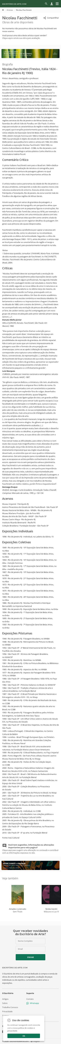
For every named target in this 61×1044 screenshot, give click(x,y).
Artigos (5, 999)
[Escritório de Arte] (14, 3)
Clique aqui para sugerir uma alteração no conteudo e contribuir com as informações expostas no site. (30, 848)
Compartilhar (53, 17)
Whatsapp (34, 1003)
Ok (24, 1036)
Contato (30, 999)
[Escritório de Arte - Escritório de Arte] (14, 967)
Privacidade (7, 1011)
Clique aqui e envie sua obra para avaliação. (21, 38)
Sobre (4, 1003)
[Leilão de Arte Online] (30, 57)
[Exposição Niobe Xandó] (30, 869)
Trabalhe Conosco (10, 1007)
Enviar (30, 957)
